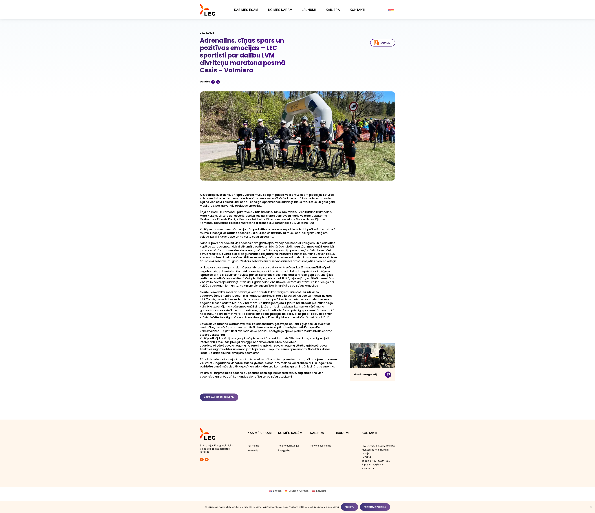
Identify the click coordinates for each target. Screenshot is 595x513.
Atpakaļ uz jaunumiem (219, 397)
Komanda (252, 450)
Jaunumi (309, 9)
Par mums (253, 445)
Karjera (333, 9)
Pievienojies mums (320, 445)
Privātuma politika (375, 507)
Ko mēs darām (280, 9)
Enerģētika (284, 450)
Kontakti (357, 9)
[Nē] (591, 507)
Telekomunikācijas (288, 445)
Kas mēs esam (246, 9)
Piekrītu (349, 507)
